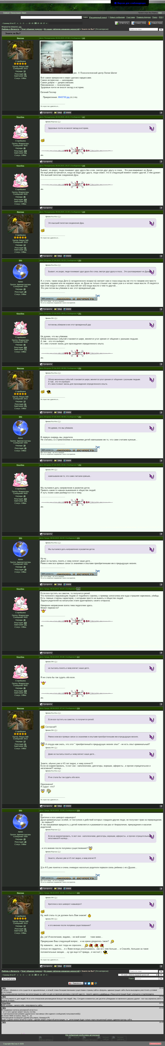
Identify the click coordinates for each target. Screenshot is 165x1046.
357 (78, 657)
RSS (160, 13)
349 (83, 212)
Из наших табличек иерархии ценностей (62, 29)
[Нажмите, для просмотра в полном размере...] (57, 57)
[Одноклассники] (92, 983)
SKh (20, 260)
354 (79, 465)
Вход (24, 13)
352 (79, 368)
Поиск (154, 17)
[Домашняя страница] (67, 112)
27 (44, 23)
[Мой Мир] (95, 983)
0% (25, 76)
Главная (6, 13)
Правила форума (143, 17)
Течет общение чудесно (31, 29)
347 (83, 117)
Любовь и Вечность (10, 29)
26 (41, 23)
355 (78, 538)
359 (78, 810)
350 (79, 260)
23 (32, 23)
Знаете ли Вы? (88, 29)
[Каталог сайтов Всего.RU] (104, 1040)
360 (78, 893)
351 (79, 313)
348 (83, 166)
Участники (130, 17)
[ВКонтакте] (85, 983)
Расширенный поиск (98, 17)
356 (78, 589)
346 (83, 38)
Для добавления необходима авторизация (82, 1035)
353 (79, 417)
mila (20, 27)
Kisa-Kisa (20, 117)
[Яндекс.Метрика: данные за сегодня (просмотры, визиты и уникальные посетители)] (90, 1038)
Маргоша (20, 38)
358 (78, 708)
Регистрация (16, 13)
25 (38, 23)
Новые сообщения (117, 17)
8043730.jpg (63, 97)
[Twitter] (89, 983)
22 (29, 23)
